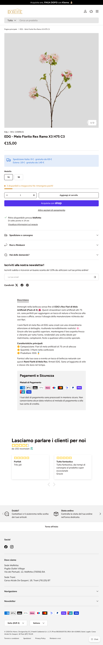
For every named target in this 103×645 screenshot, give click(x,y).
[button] (91, 11)
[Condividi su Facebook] (22, 285)
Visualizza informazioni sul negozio (23, 224)
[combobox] (51, 20)
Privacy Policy (40, 638)
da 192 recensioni (21, 448)
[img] (53, 445)
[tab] (23, 300)
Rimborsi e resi (55, 638)
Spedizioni (27, 638)
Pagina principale (10, 29)
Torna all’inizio (51, 526)
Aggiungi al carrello (69, 195)
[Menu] (97, 11)
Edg (6, 132)
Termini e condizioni (11, 638)
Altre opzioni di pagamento (51, 210)
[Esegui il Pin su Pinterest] (27, 285)
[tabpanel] (51, 335)
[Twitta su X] (16, 285)
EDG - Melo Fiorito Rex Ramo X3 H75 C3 (35, 29)
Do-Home (14, 632)
